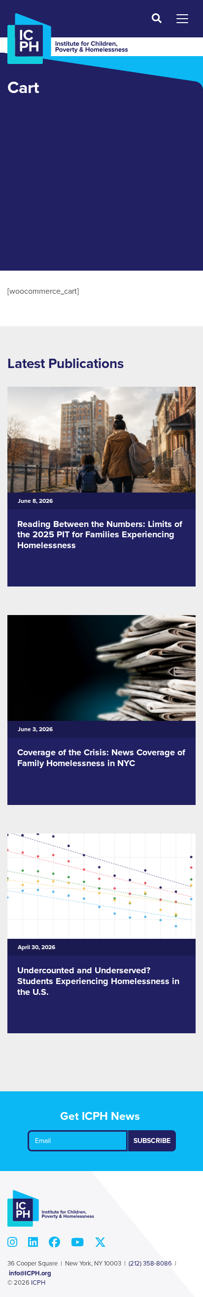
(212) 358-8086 (150, 1263)
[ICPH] (67, 38)
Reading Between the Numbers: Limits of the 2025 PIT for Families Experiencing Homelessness (99, 535)
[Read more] (21, 571)
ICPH (38, 1283)
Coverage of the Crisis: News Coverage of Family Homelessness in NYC (101, 758)
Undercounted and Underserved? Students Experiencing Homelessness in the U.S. (98, 981)
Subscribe (152, 1141)
